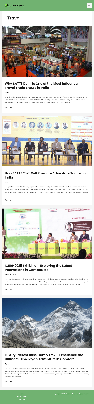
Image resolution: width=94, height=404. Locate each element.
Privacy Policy (22, 396)
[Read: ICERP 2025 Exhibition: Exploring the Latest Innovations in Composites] (47, 233)
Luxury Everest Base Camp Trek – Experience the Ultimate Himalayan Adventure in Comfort (44, 357)
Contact (22, 399)
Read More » (9, 107)
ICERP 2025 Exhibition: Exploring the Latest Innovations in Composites (38, 267)
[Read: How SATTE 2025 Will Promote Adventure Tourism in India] (47, 141)
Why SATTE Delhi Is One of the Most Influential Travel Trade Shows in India (42, 85)
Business (8, 275)
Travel (7, 92)
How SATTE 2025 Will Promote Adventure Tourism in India (46, 175)
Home (22, 394)
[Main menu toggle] (89, 5)
